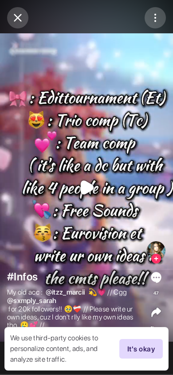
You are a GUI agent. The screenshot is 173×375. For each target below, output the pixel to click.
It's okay (141, 349)
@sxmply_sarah (32, 301)
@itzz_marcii (65, 292)
